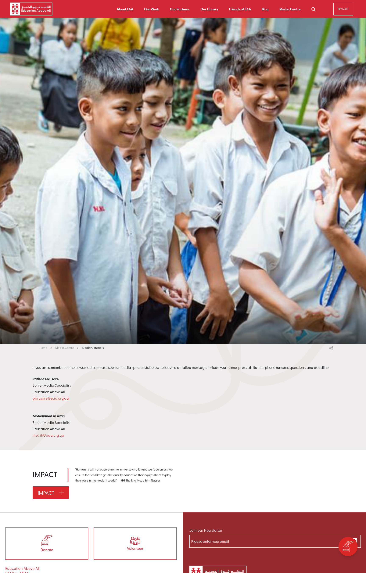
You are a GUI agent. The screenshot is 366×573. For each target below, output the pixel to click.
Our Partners (180, 9)
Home (43, 348)
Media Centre (64, 348)
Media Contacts (93, 348)
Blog (265, 9)
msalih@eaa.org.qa (48, 435)
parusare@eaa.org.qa (51, 398)
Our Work (151, 9)
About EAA (125, 9)
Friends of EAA (240, 9)
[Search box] (313, 9)
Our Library (209, 9)
